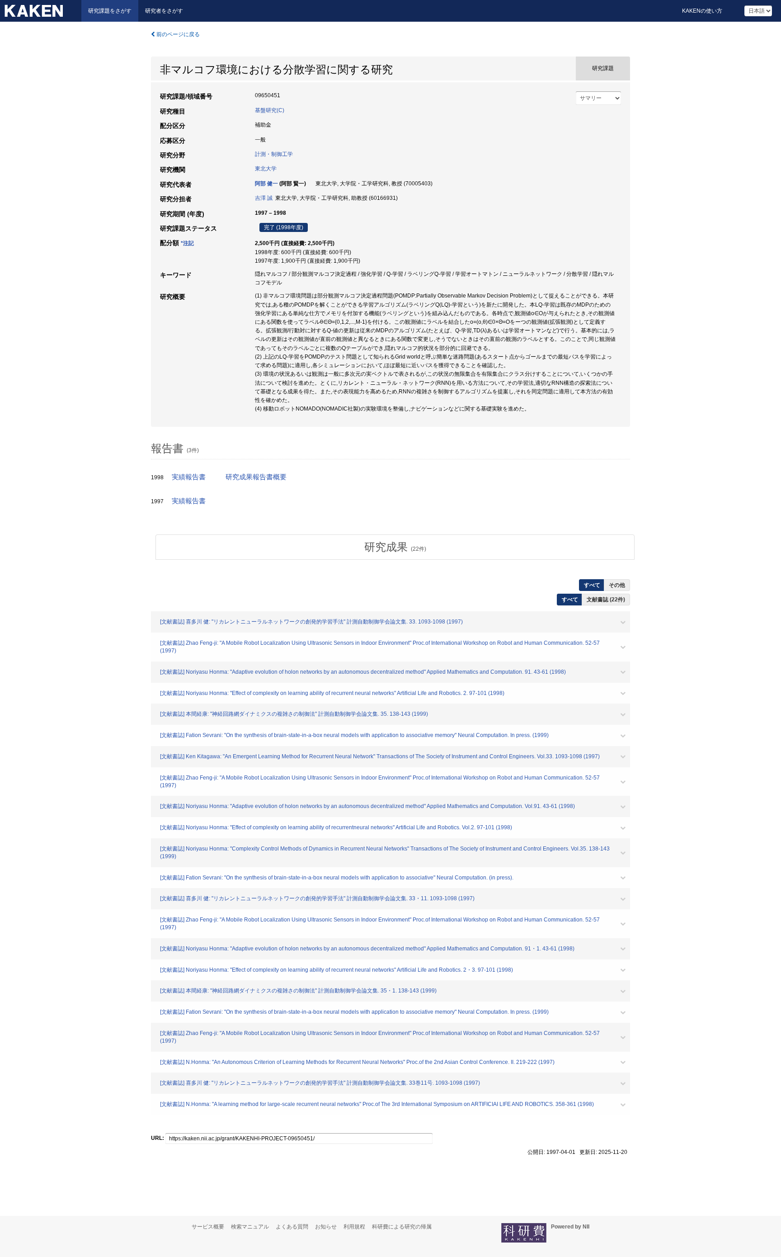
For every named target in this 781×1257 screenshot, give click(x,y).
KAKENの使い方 (702, 11)
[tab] (395, 547)
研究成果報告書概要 (256, 477)
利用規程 (354, 1227)
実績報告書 (189, 477)
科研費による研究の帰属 (402, 1227)
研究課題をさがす (110, 11)
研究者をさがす (164, 11)
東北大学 (266, 168)
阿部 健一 (266, 183)
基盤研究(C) (269, 110)
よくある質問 (292, 1227)
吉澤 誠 (264, 198)
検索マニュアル (250, 1227)
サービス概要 (208, 1227)
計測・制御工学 (274, 154)
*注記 (187, 243)
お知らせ (326, 1227)
